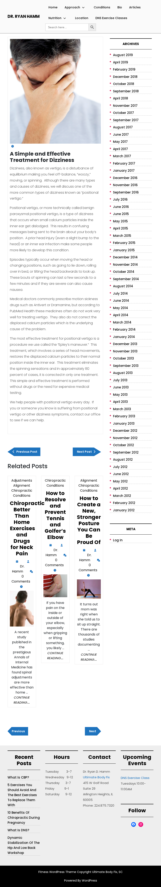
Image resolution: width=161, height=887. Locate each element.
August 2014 (123, 286)
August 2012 (123, 459)
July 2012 (120, 467)
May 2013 (120, 394)
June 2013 (121, 387)
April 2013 (120, 402)
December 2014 (125, 257)
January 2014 (124, 337)
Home (52, 7)
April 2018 (120, 98)
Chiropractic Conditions (55, 483)
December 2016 (125, 178)
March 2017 (122, 156)
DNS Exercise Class (135, 778)
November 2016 (125, 185)
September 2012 (126, 452)
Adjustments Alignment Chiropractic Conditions (21, 488)
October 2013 (123, 358)
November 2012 (125, 438)
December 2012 (125, 430)
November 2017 (125, 105)
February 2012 (124, 503)
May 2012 (120, 481)
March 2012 (122, 496)
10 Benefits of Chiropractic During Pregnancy (24, 817)
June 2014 (121, 300)
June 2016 (121, 207)
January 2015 (124, 250)
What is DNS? (18, 830)
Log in (118, 540)
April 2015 (120, 228)
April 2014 (120, 315)
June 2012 (121, 474)
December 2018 (125, 77)
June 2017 (121, 134)
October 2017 (123, 113)
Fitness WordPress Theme (57, 872)
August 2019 (123, 55)
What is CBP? (18, 777)
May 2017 (120, 141)
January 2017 (124, 170)
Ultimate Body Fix (96, 777)
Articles (135, 7)
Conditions (102, 7)
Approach (72, 7)
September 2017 (126, 120)
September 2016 (126, 192)
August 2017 (123, 127)
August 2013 (123, 373)
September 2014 (126, 279)
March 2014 (122, 322)
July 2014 (120, 293)
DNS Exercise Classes (111, 18)
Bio (119, 7)
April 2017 (120, 149)
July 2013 (120, 380)
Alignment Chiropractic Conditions (88, 485)
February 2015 (124, 243)
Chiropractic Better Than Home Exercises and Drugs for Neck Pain (27, 528)
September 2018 (126, 91)
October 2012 (123, 445)
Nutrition (54, 18)
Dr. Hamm (18, 569)
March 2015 (122, 235)
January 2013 (124, 423)
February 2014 (124, 329)
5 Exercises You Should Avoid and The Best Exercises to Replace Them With (22, 795)
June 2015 (121, 214)
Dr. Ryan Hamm (24, 16)
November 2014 (125, 264)
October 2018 (123, 84)
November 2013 (125, 351)
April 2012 (120, 488)
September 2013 (126, 366)
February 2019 (124, 69)
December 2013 (125, 344)
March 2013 (122, 409)
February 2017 (124, 163)
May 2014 (120, 308)
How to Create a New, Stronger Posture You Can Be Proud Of (89, 520)
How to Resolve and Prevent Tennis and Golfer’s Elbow (55, 515)
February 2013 (124, 416)
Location (81, 18)
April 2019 (120, 62)
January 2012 (124, 510)
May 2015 (120, 221)
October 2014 (123, 271)
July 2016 (120, 199)
